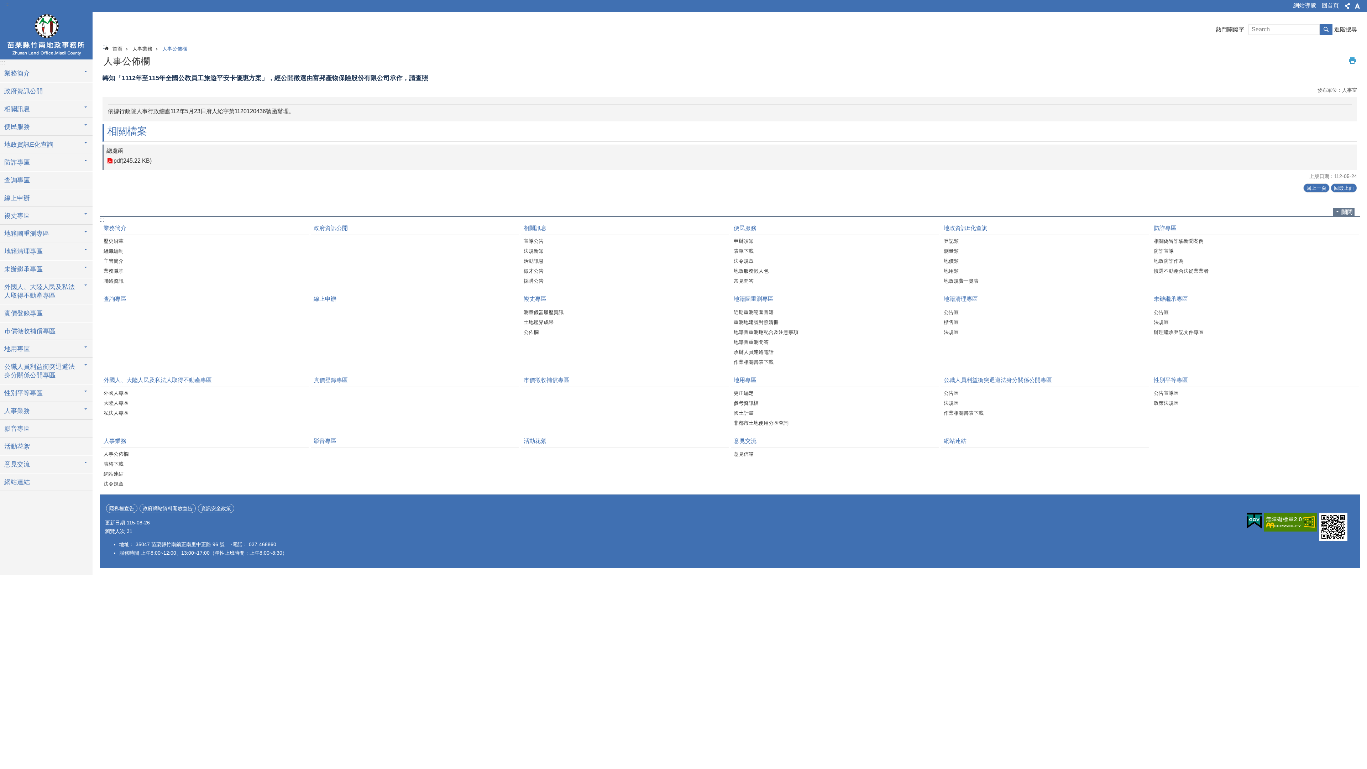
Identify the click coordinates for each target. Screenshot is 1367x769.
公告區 (951, 312)
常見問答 (744, 281)
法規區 (951, 332)
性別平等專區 (1171, 380)
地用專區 (745, 380)
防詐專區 (1165, 228)
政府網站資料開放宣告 (168, 508)
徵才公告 (534, 271)
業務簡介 (115, 228)
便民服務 (745, 228)
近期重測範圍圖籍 (754, 312)
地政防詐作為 (1169, 261)
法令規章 (744, 261)
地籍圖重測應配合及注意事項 (766, 332)
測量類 (951, 251)
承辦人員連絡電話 (754, 352)
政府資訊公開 (23, 91)
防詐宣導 (1164, 251)
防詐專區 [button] (17, 162)
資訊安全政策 (216, 508)
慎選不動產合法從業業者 (1181, 271)
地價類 (951, 261)
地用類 (951, 271)
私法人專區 (116, 413)
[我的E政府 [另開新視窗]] (1254, 521)
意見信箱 (744, 454)
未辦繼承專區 (1171, 299)
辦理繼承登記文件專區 (1179, 332)
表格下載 (114, 464)
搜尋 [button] (1326, 29)
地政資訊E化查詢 (966, 228)
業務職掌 (114, 271)
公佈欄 (531, 332)
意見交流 (745, 441)
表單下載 (744, 251)
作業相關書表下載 (754, 362)
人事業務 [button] (17, 410)
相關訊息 (535, 228)
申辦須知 (744, 241)
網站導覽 (1304, 5)
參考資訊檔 (746, 403)
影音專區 (17, 428)
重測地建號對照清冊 (756, 322)
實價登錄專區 (23, 313)
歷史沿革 (114, 241)
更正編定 (744, 393)
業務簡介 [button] (17, 73)
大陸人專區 (116, 403)
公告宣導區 (1166, 393)
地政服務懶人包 (751, 271)
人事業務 (142, 49)
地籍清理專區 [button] (23, 251)
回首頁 (1330, 5)
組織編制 (114, 251)
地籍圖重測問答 (751, 342)
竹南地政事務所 (46, 34)
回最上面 (1344, 188)
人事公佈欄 (174, 49)
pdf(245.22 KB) (133, 161)
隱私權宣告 (121, 508)
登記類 (951, 241)
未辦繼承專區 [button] (23, 269)
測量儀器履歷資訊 (544, 312)
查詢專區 (17, 180)
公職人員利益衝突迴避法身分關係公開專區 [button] (39, 371)
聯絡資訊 (114, 281)
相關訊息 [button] (17, 109)
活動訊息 (534, 261)
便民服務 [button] (17, 126)
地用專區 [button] (17, 348)
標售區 (951, 322)
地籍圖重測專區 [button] (26, 233)
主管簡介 (114, 261)
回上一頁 (1316, 188)
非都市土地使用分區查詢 (761, 423)
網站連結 (17, 482)
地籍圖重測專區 (754, 299)
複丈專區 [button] (17, 215)
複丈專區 (535, 299)
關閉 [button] (1347, 212)
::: (7, 4)
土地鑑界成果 (539, 322)
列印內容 (1352, 60)
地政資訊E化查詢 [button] (28, 144)
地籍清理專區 (961, 299)
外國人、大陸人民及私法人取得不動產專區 (158, 380)
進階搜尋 (1345, 29)
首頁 (117, 49)
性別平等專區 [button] (23, 393)
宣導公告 (534, 241)
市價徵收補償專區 (30, 331)
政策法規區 (1166, 403)
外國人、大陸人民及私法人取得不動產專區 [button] (39, 291)
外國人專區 (116, 393)
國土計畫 (744, 413)
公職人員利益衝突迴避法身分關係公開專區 (998, 380)
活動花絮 (17, 446)
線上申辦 (17, 198)
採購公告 (534, 281)
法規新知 (534, 251)
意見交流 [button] (17, 464)
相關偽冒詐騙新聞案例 (1179, 241)
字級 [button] (1357, 6)
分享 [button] (1347, 6)
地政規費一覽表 (961, 281)
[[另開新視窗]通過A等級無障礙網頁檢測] (1290, 522)
